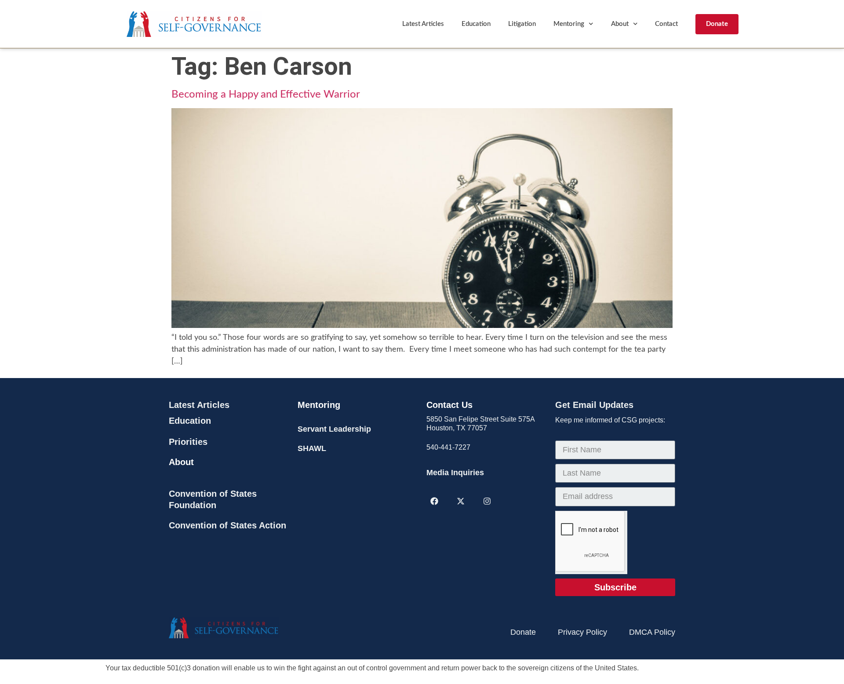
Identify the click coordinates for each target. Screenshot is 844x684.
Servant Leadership (334, 429)
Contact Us (449, 405)
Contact (666, 24)
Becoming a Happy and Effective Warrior (265, 94)
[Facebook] (434, 501)
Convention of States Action (227, 525)
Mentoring (568, 24)
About (620, 24)
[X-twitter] (461, 501)
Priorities (188, 442)
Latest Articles (423, 24)
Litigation (522, 24)
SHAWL (312, 448)
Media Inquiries (455, 472)
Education (476, 24)
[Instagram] (487, 501)
